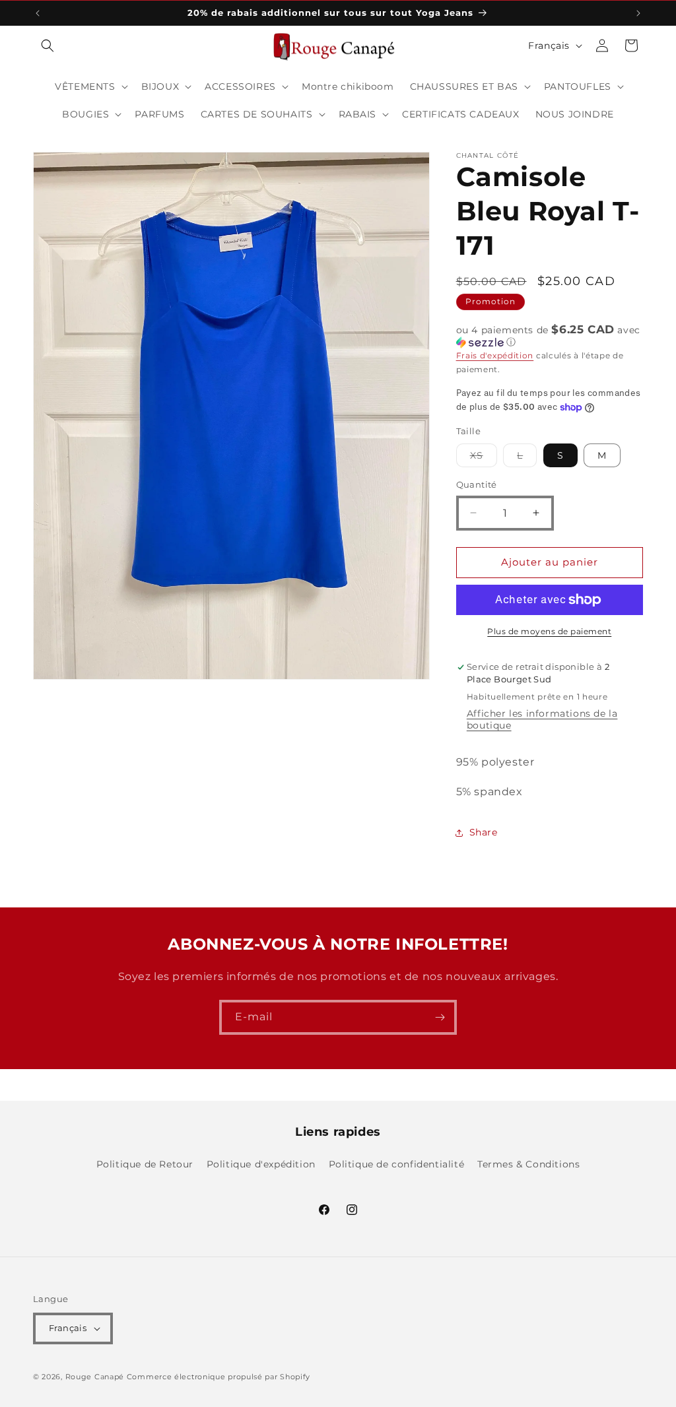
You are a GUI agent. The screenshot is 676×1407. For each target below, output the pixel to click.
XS (483, 458)
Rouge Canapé (96, 1376)
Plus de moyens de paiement (549, 631)
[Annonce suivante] (638, 13)
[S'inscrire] (439, 1017)
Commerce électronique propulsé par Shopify (218, 1376)
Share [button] (483, 832)
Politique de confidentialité (397, 1164)
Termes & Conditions (528, 1164)
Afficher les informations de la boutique (542, 719)
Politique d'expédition (261, 1164)
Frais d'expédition (495, 355)
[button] (47, 45)
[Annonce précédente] (37, 13)
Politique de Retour (144, 1164)
